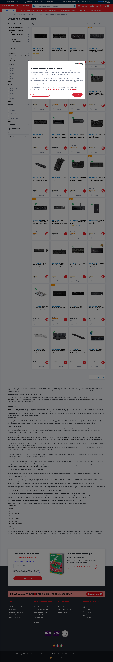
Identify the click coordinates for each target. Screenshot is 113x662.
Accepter (77, 95)
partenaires (73, 89)
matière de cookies (53, 89)
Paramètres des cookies (40, 95)
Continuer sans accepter (40, 64)
